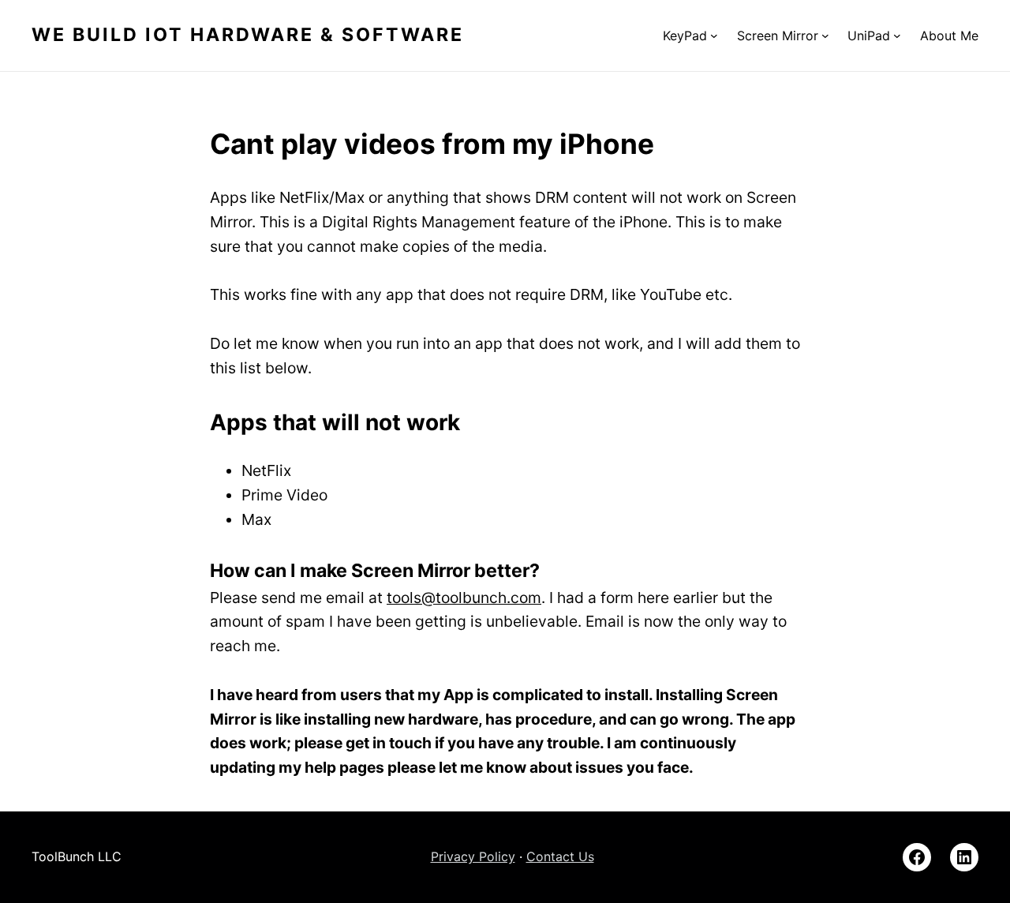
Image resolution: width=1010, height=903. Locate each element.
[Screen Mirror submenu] (825, 35)
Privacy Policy (473, 856)
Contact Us (560, 856)
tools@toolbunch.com (464, 597)
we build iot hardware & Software (248, 35)
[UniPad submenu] (897, 35)
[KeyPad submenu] (714, 35)
